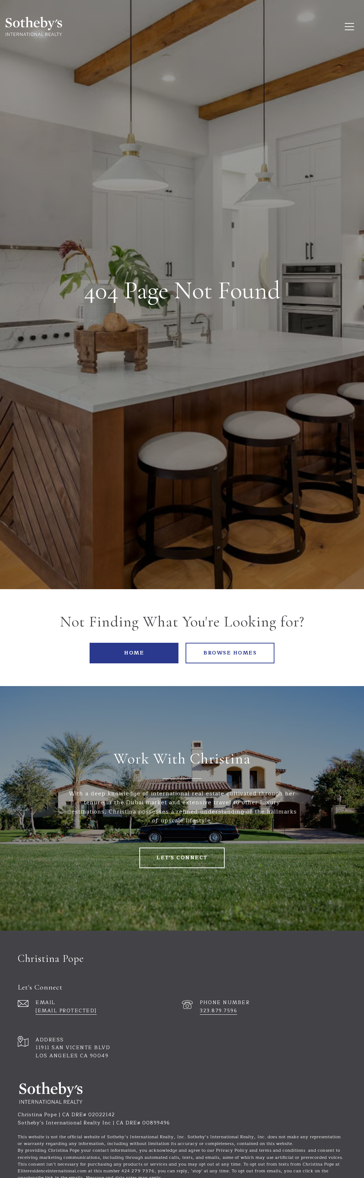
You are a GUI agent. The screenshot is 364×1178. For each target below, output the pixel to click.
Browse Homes (230, 653)
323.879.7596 (218, 1011)
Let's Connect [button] (182, 858)
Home (134, 653)
